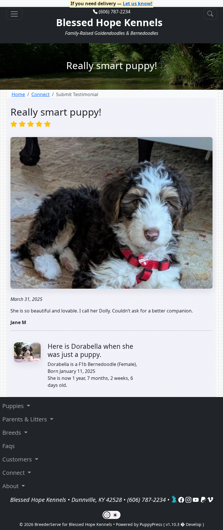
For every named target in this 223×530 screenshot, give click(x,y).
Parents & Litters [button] (25, 419)
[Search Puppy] (210, 13)
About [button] (11, 486)
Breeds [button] (12, 432)
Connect (40, 94)
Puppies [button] (13, 406)
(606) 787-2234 (114, 11)
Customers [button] (17, 459)
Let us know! (137, 3)
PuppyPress (151, 524)
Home (18, 94)
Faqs (8, 446)
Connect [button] (14, 473)
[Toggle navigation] (14, 14)
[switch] (111, 515)
